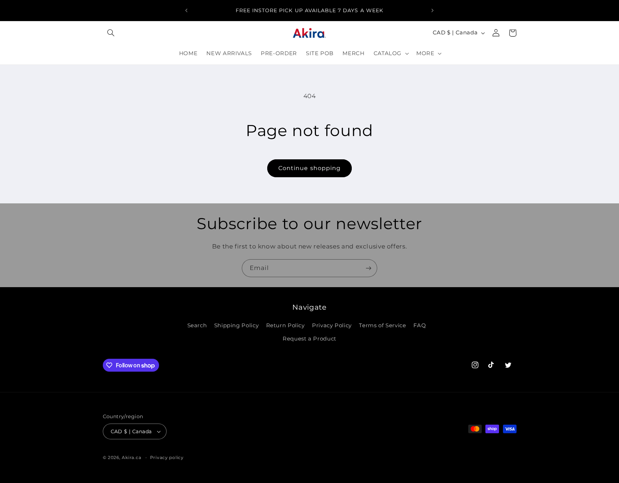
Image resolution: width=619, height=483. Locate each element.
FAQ (419, 325)
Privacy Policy (332, 325)
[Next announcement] (432, 10)
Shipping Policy (236, 325)
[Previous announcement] (187, 10)
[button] (111, 33)
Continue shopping (309, 168)
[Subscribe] (368, 268)
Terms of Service (382, 325)
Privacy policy (167, 457)
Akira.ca (131, 457)
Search (197, 325)
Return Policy (285, 325)
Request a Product (309, 338)
